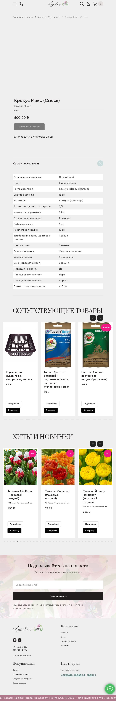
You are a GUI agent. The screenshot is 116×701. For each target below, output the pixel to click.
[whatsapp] (14, 640)
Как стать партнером (70, 670)
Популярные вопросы (22, 679)
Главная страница (68, 641)
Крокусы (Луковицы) (49, 17)
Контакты (65, 646)
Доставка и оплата (20, 674)
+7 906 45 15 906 (20, 647)
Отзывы (64, 633)
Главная (17, 17)
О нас (63, 637)
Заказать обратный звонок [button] (78, 675)
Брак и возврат (19, 683)
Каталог (29, 17)
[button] (100, 318)
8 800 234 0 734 (20, 650)
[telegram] (19, 640)
